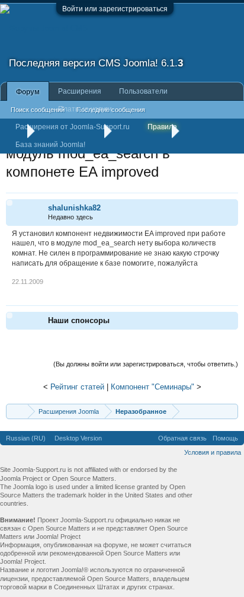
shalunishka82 (74, 207)
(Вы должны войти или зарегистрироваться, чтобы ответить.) (145, 364)
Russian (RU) (26, 438)
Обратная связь (182, 438)
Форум (28, 92)
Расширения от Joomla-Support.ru (72, 127)
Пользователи (143, 91)
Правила (162, 127)
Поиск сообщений (38, 109)
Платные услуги (85, 109)
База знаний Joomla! (50, 145)
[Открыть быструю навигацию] (231, 411)
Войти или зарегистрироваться (115, 9)
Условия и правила (212, 452)
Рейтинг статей (77, 386)
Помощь (225, 438)
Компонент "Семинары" (152, 386)
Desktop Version (78, 438)
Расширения (79, 91)
